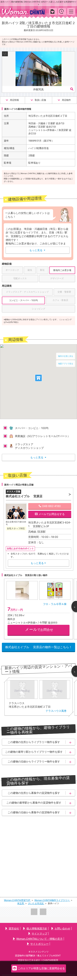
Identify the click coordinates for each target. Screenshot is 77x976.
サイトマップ (39, 933)
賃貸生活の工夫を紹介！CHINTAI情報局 (38, 960)
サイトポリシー (39, 943)
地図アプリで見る (65, 363)
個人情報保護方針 (36, 928)
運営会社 (14, 928)
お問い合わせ (62, 928)
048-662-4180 (51, 506)
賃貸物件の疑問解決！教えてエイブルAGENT (38, 955)
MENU (71, 11)
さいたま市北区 (36, 903)
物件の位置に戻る (65, 356)
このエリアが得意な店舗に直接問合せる (41, 968)
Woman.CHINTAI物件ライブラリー (52, 900)
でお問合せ (39, 629)
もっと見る (37, 250)
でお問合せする (51, 514)
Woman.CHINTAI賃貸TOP (17, 900)
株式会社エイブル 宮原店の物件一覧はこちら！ (38, 647)
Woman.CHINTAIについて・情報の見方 (39, 938)
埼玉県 (20, 903)
